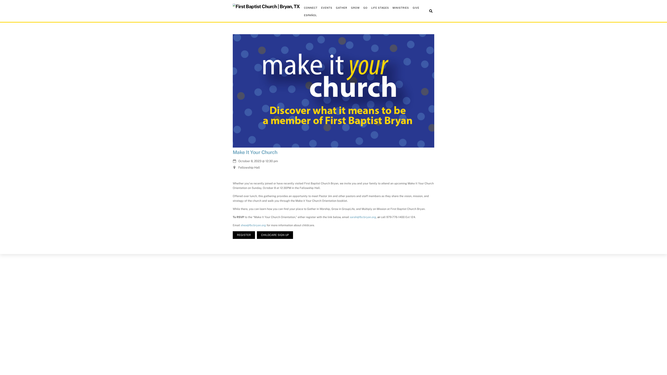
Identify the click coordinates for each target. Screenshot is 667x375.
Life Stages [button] (380, 7)
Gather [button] (341, 7)
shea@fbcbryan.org (253, 225)
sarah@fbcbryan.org (363, 217)
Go (365, 7)
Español (310, 15)
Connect (311, 7)
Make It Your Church (255, 152)
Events (326, 7)
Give (416, 7)
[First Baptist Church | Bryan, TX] (266, 6)
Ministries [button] (401, 7)
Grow (355, 7)
